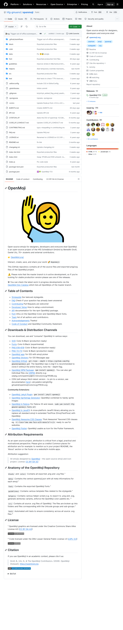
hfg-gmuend (14, 12)
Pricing (84, 4)
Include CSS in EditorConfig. (48, 83)
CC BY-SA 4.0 (32, 461)
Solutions (27, 4)
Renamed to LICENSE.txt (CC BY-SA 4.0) (53, 137)
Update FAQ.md (43, 132)
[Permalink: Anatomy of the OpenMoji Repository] (6, 467)
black (11, 44)
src (10, 74)
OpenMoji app (18, 354)
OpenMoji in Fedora (20, 404)
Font (14, 314)
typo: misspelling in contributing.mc (51, 128)
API (13, 310)
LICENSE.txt (14, 137)
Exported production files (47, 44)
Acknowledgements (21, 320)
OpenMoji (35, 459)
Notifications (82, 12)
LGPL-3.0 (72, 539)
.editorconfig (14, 83)
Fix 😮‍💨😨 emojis (43, 54)
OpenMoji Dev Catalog (18, 285)
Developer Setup (19, 307)
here (28, 382)
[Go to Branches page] (21, 26)
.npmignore (13, 98)
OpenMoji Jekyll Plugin (22, 394)
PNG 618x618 (18, 347)
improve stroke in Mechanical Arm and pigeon (55, 64)
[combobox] (52, 26)
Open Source (57, 4)
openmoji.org (95, 37)
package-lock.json (16, 167)
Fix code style (42, 162)
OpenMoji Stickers (20, 357)
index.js (12, 162)
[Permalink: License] (6, 520)
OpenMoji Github (19, 361)
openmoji (28, 12)
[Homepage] (6, 4)
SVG (13, 341)
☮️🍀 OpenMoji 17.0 (44, 172)
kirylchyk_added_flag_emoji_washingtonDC (54, 93)
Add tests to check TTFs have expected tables (55, 78)
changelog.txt (14, 147)
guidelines (13, 64)
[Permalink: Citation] (6, 550)
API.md (12, 113)
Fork (97, 12)
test (10, 78)
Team (14, 317)
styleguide (91, 46)
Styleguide (16, 297)
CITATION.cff (14, 118)
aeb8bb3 (52, 33)
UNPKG (31, 373)
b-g (7, 34)
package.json (14, 172)
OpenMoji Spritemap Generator (26, 398)
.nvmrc (11, 103)
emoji (99, 41)
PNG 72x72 (17, 351)
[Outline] (79, 179)
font (10, 59)
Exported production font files (48, 59)
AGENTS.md (14, 108)
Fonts (14, 344)
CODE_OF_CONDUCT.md (19, 123)
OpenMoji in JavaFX (21, 410)
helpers (12, 69)
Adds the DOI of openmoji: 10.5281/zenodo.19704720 (58, 118)
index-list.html (14, 152)
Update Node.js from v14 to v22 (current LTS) (55, 103)
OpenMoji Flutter (19, 428)
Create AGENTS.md (44, 108)
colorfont (91, 41)
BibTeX (13, 573)
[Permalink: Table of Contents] (6, 291)
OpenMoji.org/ (17, 257)
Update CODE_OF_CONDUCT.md (50, 123)
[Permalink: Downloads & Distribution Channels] (6, 330)
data (11, 54)
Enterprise (72, 4)
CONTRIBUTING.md (17, 128)
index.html (13, 157)
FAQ (13, 300)
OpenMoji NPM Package (23, 370)
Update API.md (43, 113)
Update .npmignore (44, 98)
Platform (15, 4)
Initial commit (42, 88)
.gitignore (12, 93)
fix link (39, 142)
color (11, 49)
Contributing (17, 304)
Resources (41, 4)
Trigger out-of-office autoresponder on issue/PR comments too (35, 34)
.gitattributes (14, 88)
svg (100, 46)
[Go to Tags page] (26, 26)
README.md (14, 142)
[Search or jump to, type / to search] (93, 4)
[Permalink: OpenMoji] (6, 188)
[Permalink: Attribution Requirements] (6, 434)
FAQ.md (12, 132)
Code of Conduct (20, 324)
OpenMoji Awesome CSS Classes (27, 419)
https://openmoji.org (29, 564)
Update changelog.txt (45, 147)
